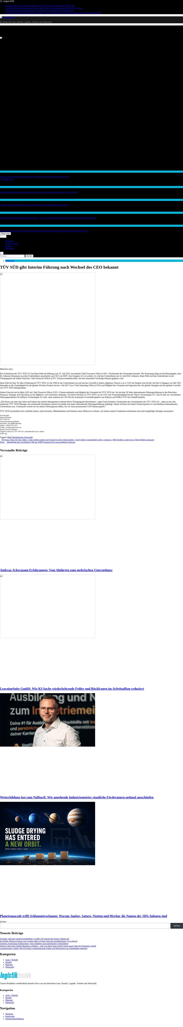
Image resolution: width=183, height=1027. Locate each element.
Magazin (9, 964)
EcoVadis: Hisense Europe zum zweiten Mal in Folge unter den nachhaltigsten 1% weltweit (44, 8)
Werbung (9, 1014)
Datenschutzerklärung (14, 1019)
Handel (2, 172)
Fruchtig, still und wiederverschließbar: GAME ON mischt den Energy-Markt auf (39, 6)
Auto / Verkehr (11, 243)
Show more (5, 234)
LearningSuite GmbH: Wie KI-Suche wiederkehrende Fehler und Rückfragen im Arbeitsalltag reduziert (43, 231)
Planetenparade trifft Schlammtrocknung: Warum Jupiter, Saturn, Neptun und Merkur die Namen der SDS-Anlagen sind (83, 916)
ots (6, 433)
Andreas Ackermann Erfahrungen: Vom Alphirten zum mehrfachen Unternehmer (39, 10)
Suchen (3, 921)
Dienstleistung (18, 437)
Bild (9, 437)
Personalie (28, 437)
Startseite (9, 241)
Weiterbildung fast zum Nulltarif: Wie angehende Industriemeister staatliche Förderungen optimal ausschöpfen (77, 797)
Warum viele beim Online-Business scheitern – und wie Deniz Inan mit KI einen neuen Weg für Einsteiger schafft (53, 13)
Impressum (10, 1016)
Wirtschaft (4, 200)
